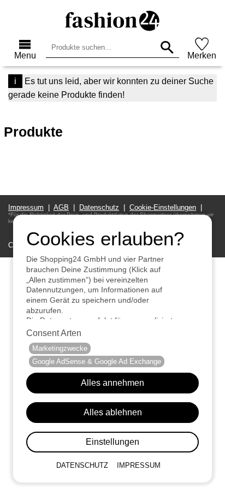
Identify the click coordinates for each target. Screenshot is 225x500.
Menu (25, 55)
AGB (61, 207)
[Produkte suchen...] (167, 47)
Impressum (139, 465)
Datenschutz (82, 465)
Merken (201, 55)
